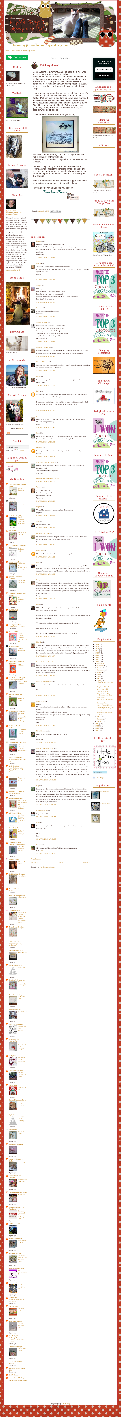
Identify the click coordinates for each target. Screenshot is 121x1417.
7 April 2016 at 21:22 (45, 371)
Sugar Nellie (13, 1129)
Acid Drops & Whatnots (16, 1224)
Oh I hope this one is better (17, 1368)
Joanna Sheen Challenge (17, 1378)
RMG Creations (14, 766)
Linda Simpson (41, 731)
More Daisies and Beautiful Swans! (105, 700)
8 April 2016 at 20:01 (45, 636)
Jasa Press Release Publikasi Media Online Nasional (22, 819)
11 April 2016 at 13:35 (46, 839)
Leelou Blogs (66, 1404)
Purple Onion (22, 897)
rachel (38, 376)
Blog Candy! (101, 697)
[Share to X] (55, 211)
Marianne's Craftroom (16, 791)
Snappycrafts (13, 1085)
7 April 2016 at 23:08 (45, 442)
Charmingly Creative (16, 828)
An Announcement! (22, 1272)
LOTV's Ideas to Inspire (17, 942)
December (100, 663)
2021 (97, 651)
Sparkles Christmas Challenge (15, 577)
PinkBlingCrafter (14, 910)
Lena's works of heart (16, 1070)
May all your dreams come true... (22, 878)
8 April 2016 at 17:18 (45, 599)
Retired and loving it (15, 1321)
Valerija (38, 487)
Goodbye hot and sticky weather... (22, 1028)
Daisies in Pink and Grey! (105, 683)
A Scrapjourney (14, 777)
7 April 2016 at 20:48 (45, 356)
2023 (97, 646)
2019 (97, 655)
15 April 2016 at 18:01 (46, 854)
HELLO (11, 1363)
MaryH (38, 642)
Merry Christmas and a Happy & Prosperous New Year (17, 770)
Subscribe (104, 76)
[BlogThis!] (53, 211)
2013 (97, 728)
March (99, 717)
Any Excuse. (22, 929)
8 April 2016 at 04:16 (45, 481)
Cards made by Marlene (17, 711)
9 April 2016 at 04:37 (45, 656)
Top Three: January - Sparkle (21, 848)
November (100, 666)
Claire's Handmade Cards (17, 1100)
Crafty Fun (12, 1056)
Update (11, 891)
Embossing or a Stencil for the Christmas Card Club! (105, 708)
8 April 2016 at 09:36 (45, 545)
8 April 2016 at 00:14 (45, 456)
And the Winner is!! (103, 691)
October (100, 668)
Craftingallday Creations (17, 874)
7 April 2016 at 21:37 (45, 410)
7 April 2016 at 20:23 (45, 280)
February (100, 719)
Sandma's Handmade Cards (44, 662)
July (98, 674)
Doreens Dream (14, 646)
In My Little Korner (15, 1238)
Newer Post (34, 862)
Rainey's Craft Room (43, 533)
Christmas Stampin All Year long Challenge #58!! (21, 1215)
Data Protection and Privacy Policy (23, 51)
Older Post (86, 862)
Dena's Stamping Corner (17, 896)
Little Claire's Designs (16, 1024)
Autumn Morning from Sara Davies (22, 1104)
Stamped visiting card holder (22, 1074)
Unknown (39, 447)
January (100, 721)
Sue (37, 433)
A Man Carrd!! (22, 952)
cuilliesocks (13, 210)
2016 (97, 661)
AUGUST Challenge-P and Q (22, 599)
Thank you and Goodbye (17, 627)
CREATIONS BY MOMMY (18, 1381)
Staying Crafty (13, 1306)
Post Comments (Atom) (47, 867)
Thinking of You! (102, 703)
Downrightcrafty (14, 889)
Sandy (38, 580)
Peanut (38, 845)
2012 (97, 730)
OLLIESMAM (13, 631)
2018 (97, 657)
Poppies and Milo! (103, 687)
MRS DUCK (40, 701)
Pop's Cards (13, 1115)
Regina (38, 507)
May (99, 678)
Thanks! (101, 815)
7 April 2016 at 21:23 (45, 385)
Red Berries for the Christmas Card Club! (104, 694)
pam (37, 416)
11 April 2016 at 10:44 (46, 817)
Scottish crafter (14, 1283)
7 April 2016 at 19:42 (45, 258)
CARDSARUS (13, 610)
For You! (99, 685)
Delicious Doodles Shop (16, 1268)
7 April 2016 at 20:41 (45, 317)
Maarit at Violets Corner (44, 681)
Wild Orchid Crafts (15, 965)
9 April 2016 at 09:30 (45, 676)
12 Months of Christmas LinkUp (22, 731)
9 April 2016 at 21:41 (45, 725)
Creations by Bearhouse (17, 980)
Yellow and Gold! (102, 689)
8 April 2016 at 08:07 (45, 516)
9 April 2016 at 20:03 (45, 695)
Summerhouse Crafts (16, 950)
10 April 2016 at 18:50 (46, 780)
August (99, 672)
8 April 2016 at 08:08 (45, 528)
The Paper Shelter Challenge (21, 1119)
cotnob (38, 263)
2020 (97, 653)
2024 (97, 644)
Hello (10, 1370)
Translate (22, 450)
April (99, 681)
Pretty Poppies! (104, 791)
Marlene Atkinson (42, 362)
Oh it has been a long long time (22, 1287)
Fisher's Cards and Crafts (17, 742)
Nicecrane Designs (15, 1253)
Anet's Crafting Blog (15, 516)
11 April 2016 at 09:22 (46, 805)
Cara (37, 562)
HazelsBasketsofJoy (15, 995)
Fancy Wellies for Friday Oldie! (104, 713)
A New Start (21, 1194)
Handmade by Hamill (16, 798)
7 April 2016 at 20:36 (45, 302)
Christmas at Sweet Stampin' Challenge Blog (17, 843)
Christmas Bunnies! (105, 803)
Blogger (20, 428)
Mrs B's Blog (13, 530)
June (99, 676)
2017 (97, 659)
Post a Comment (36, 859)
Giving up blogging (15, 793)
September (100, 670)
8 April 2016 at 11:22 (45, 557)
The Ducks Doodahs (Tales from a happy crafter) (17, 679)
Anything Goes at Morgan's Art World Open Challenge (22, 717)
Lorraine (39, 308)
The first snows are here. (21, 1325)
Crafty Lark (13, 1297)
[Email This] (51, 211)
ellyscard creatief (41, 810)
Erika (38, 604)
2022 (97, 649)
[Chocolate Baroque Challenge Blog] (105, 299)
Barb (37, 391)
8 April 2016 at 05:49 (45, 501)
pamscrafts (12, 501)
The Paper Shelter (15, 625)
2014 (97, 726)
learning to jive (14, 859)
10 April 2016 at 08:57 (46, 742)
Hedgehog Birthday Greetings (21, 832)
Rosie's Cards (13, 1375)
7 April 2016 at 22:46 (45, 427)
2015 (97, 724)
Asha (41, 850)
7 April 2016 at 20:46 (45, 341)
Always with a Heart (15, 562)
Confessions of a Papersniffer (14, 1040)
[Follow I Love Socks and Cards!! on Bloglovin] (100, 774)
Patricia (38, 241)
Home (7, 51)
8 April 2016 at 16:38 (45, 574)
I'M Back (21, 665)
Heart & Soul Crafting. (16, 927)
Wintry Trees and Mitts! (104, 705)
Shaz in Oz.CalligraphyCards (45, 462)
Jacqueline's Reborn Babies (18, 1192)
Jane (37, 521)
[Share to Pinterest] (60, 211)
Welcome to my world (16, 1144)
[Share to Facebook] (57, 211)
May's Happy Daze (15, 1009)
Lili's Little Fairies (15, 813)
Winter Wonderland (15, 757)
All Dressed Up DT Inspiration (21, 1059)
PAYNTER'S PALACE (16, 1361)
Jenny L (38, 285)
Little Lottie (22, 1163)
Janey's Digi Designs (15, 1346)
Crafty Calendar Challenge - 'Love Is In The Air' (22, 637)
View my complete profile (13, 270)
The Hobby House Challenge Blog (15, 1337)
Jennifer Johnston (42, 322)
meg (37, 786)
